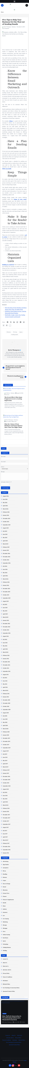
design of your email (20, 199)
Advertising (5, 861)
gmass (21, 332)
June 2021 (5, 681)
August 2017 (6, 827)
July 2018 (5, 792)
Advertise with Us (7, 969)
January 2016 (6, 853)
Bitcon (4, 871)
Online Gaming (6, 934)
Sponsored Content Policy (9, 991)
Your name (3, 456)
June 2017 (5, 833)
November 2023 (6, 591)
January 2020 (6, 735)
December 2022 (6, 623)
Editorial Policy (6, 984)
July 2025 (5, 531)
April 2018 (5, 802)
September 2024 (6, 563)
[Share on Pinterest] (20, 322)
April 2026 (5, 505)
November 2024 (6, 556)
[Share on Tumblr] (3, 325)
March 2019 (5, 767)
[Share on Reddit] (23, 322)
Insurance (5, 912)
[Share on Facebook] (7, 322)
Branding (5, 874)
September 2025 (6, 524)
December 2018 (6, 776)
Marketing (5, 922)
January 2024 (6, 585)
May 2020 (5, 722)
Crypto (4, 880)
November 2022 (6, 626)
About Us (5, 962)
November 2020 (6, 703)
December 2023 (6, 588)
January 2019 (6, 773)
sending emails (15, 334)
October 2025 (6, 521)
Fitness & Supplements (8, 899)
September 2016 (6, 849)
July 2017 (5, 830)
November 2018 (6, 779)
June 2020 (5, 719)
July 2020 (5, 716)
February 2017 (6, 843)
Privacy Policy (6, 973)
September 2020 (6, 709)
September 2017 (6, 824)
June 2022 (5, 642)
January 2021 (6, 696)
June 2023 (5, 607)
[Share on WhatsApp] (17, 322)
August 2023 (6, 601)
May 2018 (5, 798)
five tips (15, 332)
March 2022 (5, 652)
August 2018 (6, 789)
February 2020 (6, 731)
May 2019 (5, 760)
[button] (25, 998)
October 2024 (6, 559)
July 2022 (5, 639)
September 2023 (6, 598)
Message (3, 471)
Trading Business (7, 947)
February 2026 (6, 512)
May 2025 (5, 537)
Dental (4, 886)
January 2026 (6, 515)
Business (14, 26)
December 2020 (6, 700)
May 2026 (5, 502)
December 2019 (6, 738)
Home (2, 12)
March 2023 (5, 617)
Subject (2, 466)
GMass (11, 121)
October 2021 (6, 668)
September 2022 (6, 633)
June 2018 (5, 795)
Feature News (6, 893)
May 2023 (5, 610)
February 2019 (6, 770)
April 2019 (5, 763)
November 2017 (6, 817)
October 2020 (6, 706)
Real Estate (5, 937)
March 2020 (5, 728)
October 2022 (6, 630)
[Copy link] (10, 325)
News (4, 931)
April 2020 (5, 725)
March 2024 (5, 579)
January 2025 (6, 550)
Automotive (5, 867)
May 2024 (5, 572)
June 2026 (5, 499)
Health (4, 902)
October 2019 (6, 744)
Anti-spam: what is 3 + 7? (6, 482)
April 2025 (5, 540)
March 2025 (5, 544)
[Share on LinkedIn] (14, 322)
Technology (5, 944)
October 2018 (6, 782)
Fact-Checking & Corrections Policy (11, 987)
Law (4, 915)
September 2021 (6, 671)
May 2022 (5, 645)
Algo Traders (6, 864)
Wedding (5, 950)
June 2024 (5, 569)
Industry (5, 909)
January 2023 (6, 620)
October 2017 (6, 821)
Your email (3, 461)
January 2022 (6, 658)
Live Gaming (6, 918)
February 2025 (6, 547)
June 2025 (5, 534)
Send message (5, 487)
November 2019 (6, 741)
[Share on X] (11, 322)
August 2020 (6, 712)
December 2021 (6, 661)
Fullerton (8, 393)
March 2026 (5, 509)
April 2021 (5, 687)
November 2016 (6, 846)
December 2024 (6, 553)
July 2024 (5, 566)
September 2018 (6, 786)
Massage (5, 925)
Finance (5, 896)
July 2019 (5, 754)
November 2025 (6, 518)
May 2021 (5, 684)
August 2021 (6, 674)
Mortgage (5, 928)
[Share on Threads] (7, 325)
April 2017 (5, 837)
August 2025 (6, 528)
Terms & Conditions (7, 977)
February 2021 (6, 693)
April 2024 (5, 575)
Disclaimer (5, 980)
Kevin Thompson (7, 26)
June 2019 (5, 757)
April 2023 (5, 614)
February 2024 (6, 582)
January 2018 (6, 811)
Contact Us (5, 959)
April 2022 (5, 649)
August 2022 (6, 636)
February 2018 (6, 808)
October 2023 (6, 595)
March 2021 (5, 690)
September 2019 (6, 747)
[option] (14, 1012)
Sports (4, 941)
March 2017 (5, 840)
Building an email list (8, 264)
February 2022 (6, 655)
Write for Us (5, 966)
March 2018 (5, 805)
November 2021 (6, 665)
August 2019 (6, 751)
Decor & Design (6, 883)
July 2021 (5, 677)
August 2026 (6, 496)
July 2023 (5, 604)
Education (5, 890)
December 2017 (6, 814)
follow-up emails (6, 168)
